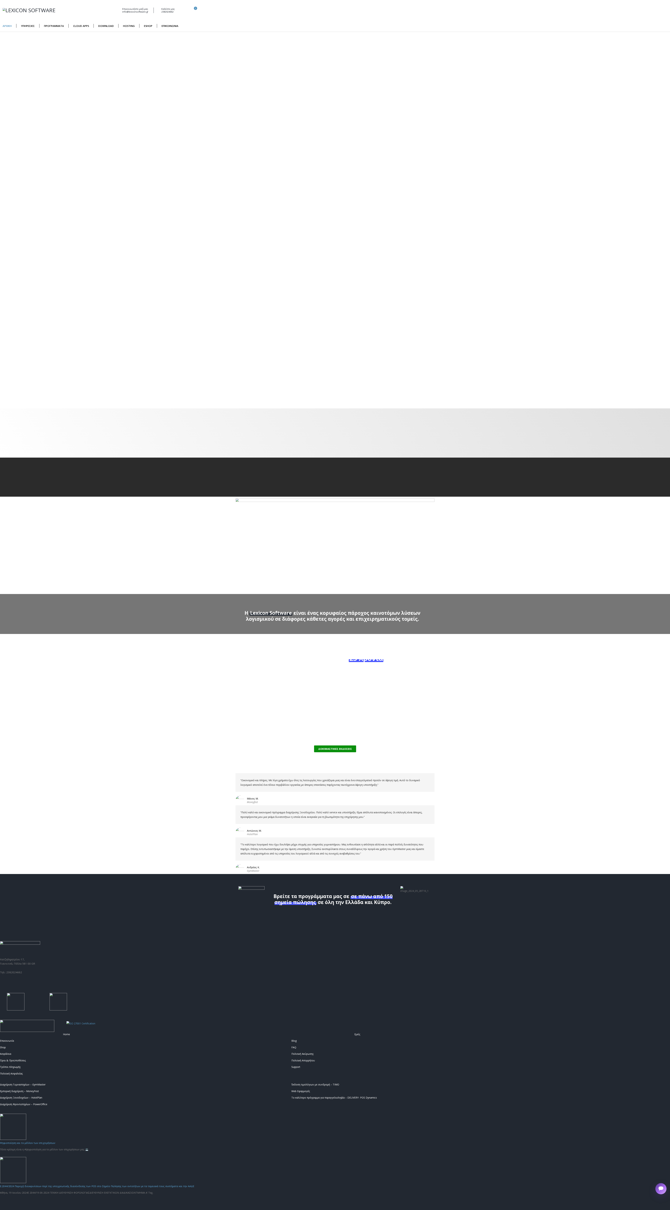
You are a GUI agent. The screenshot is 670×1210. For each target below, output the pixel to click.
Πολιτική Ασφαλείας (11, 1073)
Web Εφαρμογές (300, 1091)
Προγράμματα (54, 26)
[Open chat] (661, 1188)
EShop (148, 26)
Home (66, 1034)
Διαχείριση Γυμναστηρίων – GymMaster (23, 1084)
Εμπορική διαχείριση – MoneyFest (19, 1091)
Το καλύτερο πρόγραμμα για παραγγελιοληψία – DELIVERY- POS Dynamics (334, 1097)
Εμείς (357, 1034)
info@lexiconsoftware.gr (135, 11)
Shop (3, 1047)
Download (106, 26)
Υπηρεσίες (28, 26)
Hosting (129, 26)
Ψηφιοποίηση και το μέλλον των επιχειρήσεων (27, 1143)
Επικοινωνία (170, 26)
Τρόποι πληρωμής (10, 1067)
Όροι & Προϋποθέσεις (13, 1060)
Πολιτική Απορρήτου (303, 1060)
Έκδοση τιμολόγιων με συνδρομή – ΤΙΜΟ (315, 1084)
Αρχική (7, 26)
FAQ (293, 1047)
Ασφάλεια (5, 1053)
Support (295, 1067)
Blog (294, 1040)
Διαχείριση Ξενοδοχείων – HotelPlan (21, 1097)
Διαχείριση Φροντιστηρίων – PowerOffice (23, 1104)
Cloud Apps (81, 26)
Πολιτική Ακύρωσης (302, 1053)
